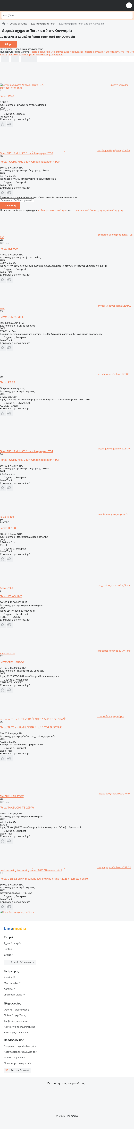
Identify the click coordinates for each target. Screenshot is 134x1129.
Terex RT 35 (7, 382)
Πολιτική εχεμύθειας (14, 1015)
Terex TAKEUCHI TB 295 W (17, 807)
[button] (129, 5)
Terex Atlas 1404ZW (12, 662)
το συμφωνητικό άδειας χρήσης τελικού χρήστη (97, 210)
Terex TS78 (7, 96)
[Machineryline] (4, 24)
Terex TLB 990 (9, 248)
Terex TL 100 (8, 528)
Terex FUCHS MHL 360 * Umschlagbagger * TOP (30, 161)
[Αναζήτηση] (129, 15)
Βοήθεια (8, 949)
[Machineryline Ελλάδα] (22, 5)
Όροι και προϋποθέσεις (16, 1009)
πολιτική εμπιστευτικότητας (52, 210)
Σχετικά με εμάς (12, 943)
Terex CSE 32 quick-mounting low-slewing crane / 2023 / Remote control (44, 878)
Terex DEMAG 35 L (12, 317)
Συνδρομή (10, 205)
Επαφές (8, 954)
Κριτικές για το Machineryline (19, 1026)
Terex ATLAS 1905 (11, 596)
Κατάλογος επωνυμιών (16, 1032)
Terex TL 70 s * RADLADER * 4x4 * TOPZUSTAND (31, 727)
